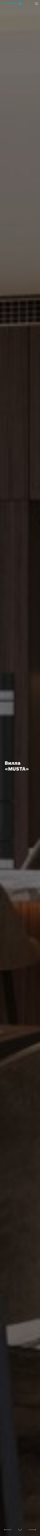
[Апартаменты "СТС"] (32, 1529)
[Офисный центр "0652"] (7, 1529)
